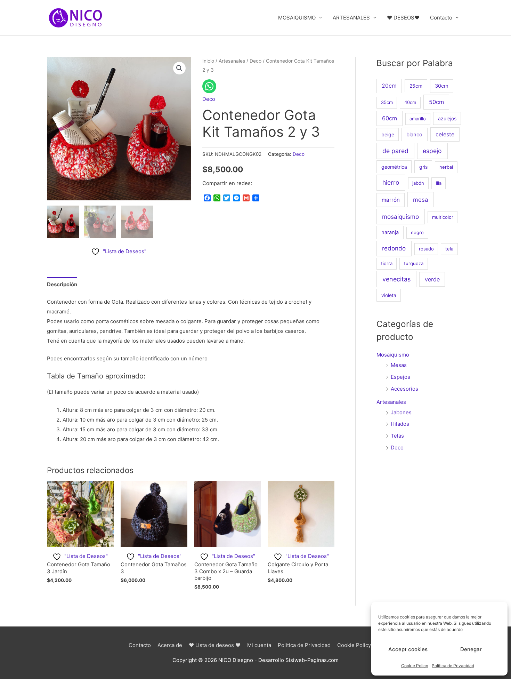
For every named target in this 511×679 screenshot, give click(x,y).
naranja (390, 232)
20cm (389, 85)
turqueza (413, 263)
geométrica (394, 167)
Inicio (208, 61)
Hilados (400, 424)
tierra (386, 263)
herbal (446, 167)
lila (438, 183)
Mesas (399, 365)
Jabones (401, 412)
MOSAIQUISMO (297, 17)
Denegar (471, 649)
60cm (389, 118)
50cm (436, 101)
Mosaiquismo (392, 354)
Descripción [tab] (62, 284)
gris (423, 167)
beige (387, 134)
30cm (441, 86)
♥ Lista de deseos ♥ (215, 645)
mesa (420, 199)
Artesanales (232, 61)
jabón (418, 183)
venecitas (396, 279)
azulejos (447, 118)
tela (449, 248)
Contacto (441, 17)
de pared (395, 150)
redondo (394, 248)
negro (417, 232)
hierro (390, 182)
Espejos (400, 377)
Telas (397, 435)
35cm (387, 102)
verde (432, 279)
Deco (255, 61)
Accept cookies (408, 649)
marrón (391, 200)
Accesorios (404, 388)
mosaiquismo (400, 216)
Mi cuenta (259, 645)
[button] (179, 68)
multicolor (442, 217)
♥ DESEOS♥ (403, 17)
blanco (414, 134)
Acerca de (169, 645)
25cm (415, 86)
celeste (445, 134)
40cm (410, 102)
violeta (388, 295)
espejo (432, 150)
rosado (426, 248)
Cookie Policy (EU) (360, 645)
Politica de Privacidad (453, 665)
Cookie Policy (414, 665)
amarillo (417, 118)
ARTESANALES (351, 17)
